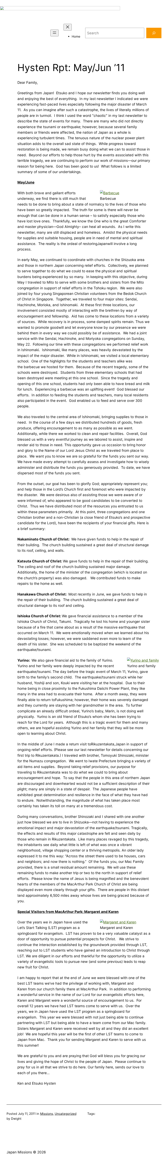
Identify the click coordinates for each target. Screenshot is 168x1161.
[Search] (153, 33)
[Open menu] (54, 33)
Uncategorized (65, 1114)
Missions (46, 1114)
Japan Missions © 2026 (26, 1152)
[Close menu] (68, 27)
